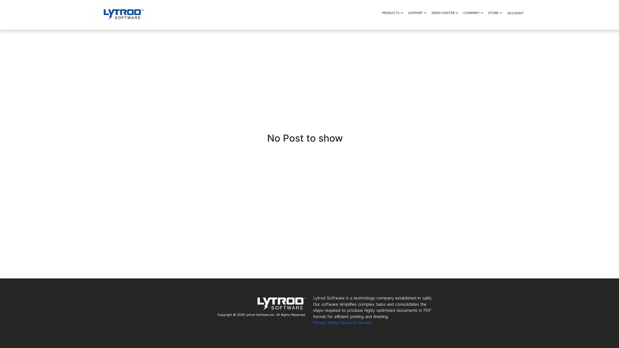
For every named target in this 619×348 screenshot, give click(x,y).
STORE (493, 13)
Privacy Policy (326, 322)
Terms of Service (355, 322)
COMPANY (471, 13)
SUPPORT (415, 13)
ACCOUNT (515, 13)
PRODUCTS (390, 13)
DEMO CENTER (443, 13)
